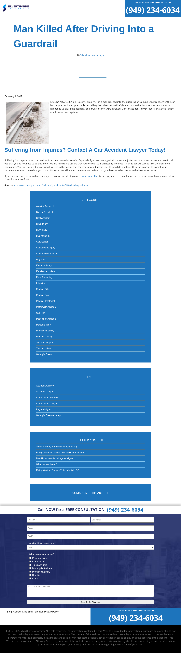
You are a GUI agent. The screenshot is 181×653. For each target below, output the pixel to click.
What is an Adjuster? (46, 464)
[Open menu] (120, 8)
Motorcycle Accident (46, 307)
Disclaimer (27, 612)
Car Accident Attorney (47, 397)
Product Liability (44, 336)
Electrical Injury (44, 265)
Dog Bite (40, 259)
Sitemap (39, 612)
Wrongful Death (44, 354)
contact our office (89, 176)
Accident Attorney (45, 386)
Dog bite (36, 575)
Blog (9, 612)
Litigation (40, 283)
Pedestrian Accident (46, 319)
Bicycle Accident (44, 212)
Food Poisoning (44, 277)
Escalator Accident (45, 271)
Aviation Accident (45, 206)
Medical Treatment (45, 301)
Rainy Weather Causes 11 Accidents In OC (57, 470)
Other (35, 578)
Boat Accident (43, 218)
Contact (17, 612)
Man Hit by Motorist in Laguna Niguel (54, 458)
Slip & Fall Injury (44, 342)
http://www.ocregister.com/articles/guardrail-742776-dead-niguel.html (50, 185)
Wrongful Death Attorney (48, 415)
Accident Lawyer (44, 391)
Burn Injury (41, 230)
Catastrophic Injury (45, 247)
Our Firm (40, 313)
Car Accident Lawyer (46, 403)
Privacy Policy (51, 612)
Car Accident (42, 242)
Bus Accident (42, 236)
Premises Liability (45, 330)
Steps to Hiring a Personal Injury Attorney (56, 446)
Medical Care (43, 295)
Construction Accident (47, 253)
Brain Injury (42, 224)
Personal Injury (43, 325)
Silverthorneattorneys (92, 55)
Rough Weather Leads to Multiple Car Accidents (60, 452)
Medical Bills (42, 289)
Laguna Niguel (43, 409)
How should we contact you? (41, 543)
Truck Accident (43, 348)
